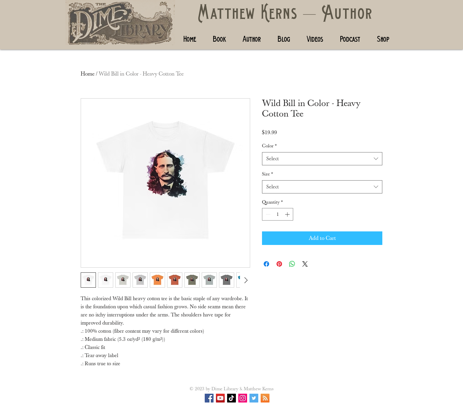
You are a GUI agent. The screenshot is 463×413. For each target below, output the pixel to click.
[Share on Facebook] (266, 264)
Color (269, 146)
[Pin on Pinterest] (279, 264)
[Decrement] (267, 214)
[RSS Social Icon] (265, 398)
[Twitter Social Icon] (253, 398)
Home (88, 73)
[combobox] (322, 158)
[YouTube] (220, 398)
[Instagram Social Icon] (242, 398)
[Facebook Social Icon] (209, 398)
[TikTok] (231, 398)
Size (267, 174)
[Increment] (288, 214)
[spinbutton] (277, 214)
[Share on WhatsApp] (292, 264)
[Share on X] (305, 264)
